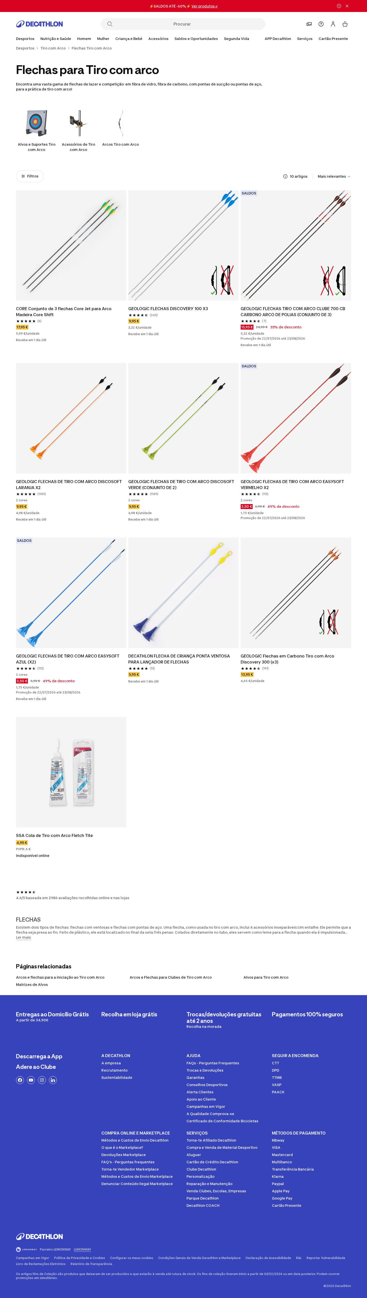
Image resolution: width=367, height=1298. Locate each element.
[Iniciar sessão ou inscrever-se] (333, 24)
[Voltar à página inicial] (39, 23)
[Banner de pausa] (339, 6)
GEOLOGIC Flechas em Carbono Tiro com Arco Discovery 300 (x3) (288, 658)
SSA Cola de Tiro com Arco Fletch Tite (54, 835)
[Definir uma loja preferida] (309, 24)
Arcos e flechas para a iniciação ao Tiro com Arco (60, 977)
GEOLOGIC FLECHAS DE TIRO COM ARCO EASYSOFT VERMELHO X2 (293, 484)
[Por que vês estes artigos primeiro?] (285, 176)
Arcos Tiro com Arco (120, 144)
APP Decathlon (278, 38)
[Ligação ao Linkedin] (53, 1080)
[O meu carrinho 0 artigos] (345, 24)
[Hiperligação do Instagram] (42, 1080)
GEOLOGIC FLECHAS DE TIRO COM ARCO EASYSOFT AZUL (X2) (68, 658)
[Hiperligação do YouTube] (31, 1080)
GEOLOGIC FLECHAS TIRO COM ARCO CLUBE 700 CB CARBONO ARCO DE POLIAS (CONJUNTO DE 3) (293, 311)
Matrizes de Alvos (32, 984)
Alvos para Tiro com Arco (265, 977)
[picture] (71, 245)
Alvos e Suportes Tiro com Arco (36, 147)
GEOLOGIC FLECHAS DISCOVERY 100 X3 (168, 308)
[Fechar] (347, 6)
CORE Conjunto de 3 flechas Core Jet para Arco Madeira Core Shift (64, 311)
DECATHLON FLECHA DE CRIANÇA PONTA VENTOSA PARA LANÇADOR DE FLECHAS (179, 658)
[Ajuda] (321, 24)
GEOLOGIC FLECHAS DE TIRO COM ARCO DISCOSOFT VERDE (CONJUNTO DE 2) (181, 484)
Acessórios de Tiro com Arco (78, 147)
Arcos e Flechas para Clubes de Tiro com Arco (171, 977)
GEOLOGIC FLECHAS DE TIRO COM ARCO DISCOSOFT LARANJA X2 (69, 484)
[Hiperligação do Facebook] (20, 1080)
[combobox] (334, 176)
